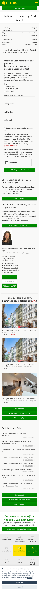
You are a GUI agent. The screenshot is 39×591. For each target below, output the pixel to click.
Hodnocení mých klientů (11, 265)
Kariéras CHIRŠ (32, 563)
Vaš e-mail (8, 120)
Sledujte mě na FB (7, 260)
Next (34, 315)
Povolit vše (19, 582)
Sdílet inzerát (9, 281)
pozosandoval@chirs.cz (9, 256)
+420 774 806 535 (8, 258)
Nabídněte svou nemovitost (20, 225)
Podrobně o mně (9, 263)
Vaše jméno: (9, 104)
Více (27, 253)
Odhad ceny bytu (19, 198)
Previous (5, 315)
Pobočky (19, 562)
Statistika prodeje (7, 272)
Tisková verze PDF (9, 286)
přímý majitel (10, 91)
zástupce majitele (12, 89)
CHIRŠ (9, 3)
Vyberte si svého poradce (32, 552)
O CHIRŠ (6, 562)
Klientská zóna (6, 540)
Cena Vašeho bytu (19, 551)
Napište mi (9, 277)
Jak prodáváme (6, 551)
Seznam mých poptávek (11, 270)
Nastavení (19, 587)
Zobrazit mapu (20, 8)
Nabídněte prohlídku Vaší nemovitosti (19, 529)
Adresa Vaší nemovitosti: (13, 95)
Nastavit (29, 577)
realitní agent (10, 86)
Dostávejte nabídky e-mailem (19, 540)
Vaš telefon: (8, 112)
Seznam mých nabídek (11, 268)
